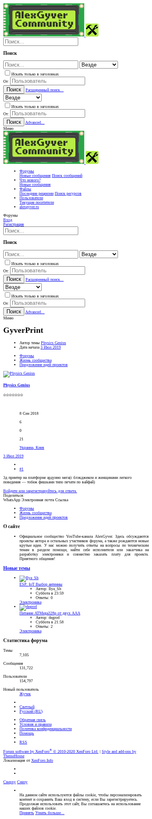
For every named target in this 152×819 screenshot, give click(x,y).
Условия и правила (35, 724)
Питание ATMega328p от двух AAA (49, 613)
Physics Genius (53, 343)
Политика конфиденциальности (45, 728)
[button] (8, 128)
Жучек (25, 694)
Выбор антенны (40, 584)
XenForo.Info (42, 760)
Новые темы (16, 568)
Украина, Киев (31, 447)
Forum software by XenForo (50, 751)
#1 (21, 469)
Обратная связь (32, 720)
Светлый (26, 707)
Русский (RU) (31, 711)
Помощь (26, 733)
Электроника (30, 602)
